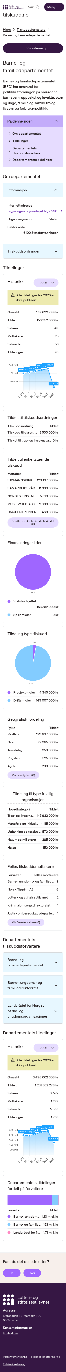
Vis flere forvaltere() (26, 922)
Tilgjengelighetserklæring (45, 1356)
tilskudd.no (16, 14)
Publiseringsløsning (14, 1364)
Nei (32, 1273)
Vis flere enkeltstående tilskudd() (33, 522)
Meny (51, 7)
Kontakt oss (10, 1333)
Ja (11, 1273)
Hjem (7, 29)
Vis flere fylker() (23, 775)
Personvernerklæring (15, 1356)
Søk (31, 7)
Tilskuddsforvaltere (31, 29)
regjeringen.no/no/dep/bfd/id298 (32, 211)
